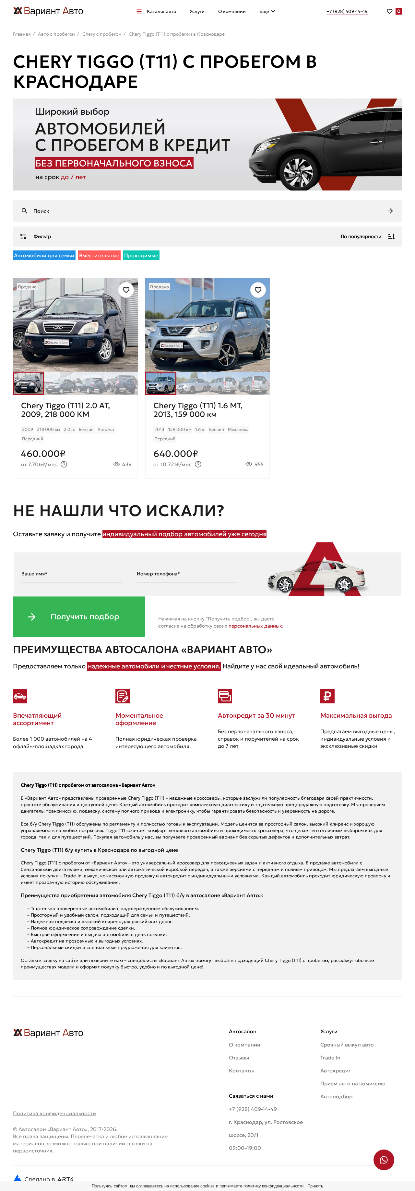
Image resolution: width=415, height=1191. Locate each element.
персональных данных (255, 626)
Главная (22, 34)
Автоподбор (336, 1096)
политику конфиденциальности (273, 1186)
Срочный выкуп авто (347, 1044)
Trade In (330, 1057)
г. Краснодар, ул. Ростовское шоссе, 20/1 (266, 1128)
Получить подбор (85, 616)
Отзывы (239, 1057)
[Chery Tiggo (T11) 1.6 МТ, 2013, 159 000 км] (208, 436)
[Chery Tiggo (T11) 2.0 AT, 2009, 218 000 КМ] (75, 436)
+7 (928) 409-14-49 (253, 1109)
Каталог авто (161, 11)
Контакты (241, 1070)
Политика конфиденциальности (54, 1113)
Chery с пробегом (102, 34)
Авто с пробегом (56, 34)
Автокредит (335, 1070)
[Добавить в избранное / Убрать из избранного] (126, 290)
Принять (315, 1186)
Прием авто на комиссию (352, 1083)
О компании (232, 11)
